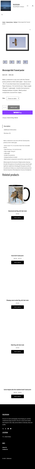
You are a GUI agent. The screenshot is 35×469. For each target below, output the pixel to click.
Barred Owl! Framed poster (17, 255)
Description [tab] (7, 126)
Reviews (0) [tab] (7, 133)
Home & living (9, 22)
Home (3, 22)
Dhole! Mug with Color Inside (17, 345)
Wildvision (16, 5)
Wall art (15, 22)
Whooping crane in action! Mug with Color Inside (17, 300)
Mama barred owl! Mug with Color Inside (17, 211)
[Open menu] (28, 6)
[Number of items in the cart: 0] (2, 14)
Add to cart (13, 107)
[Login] (32, 5)
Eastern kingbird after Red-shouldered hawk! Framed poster (17, 389)
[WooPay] (17, 112)
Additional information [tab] (10, 130)
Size (3, 98)
